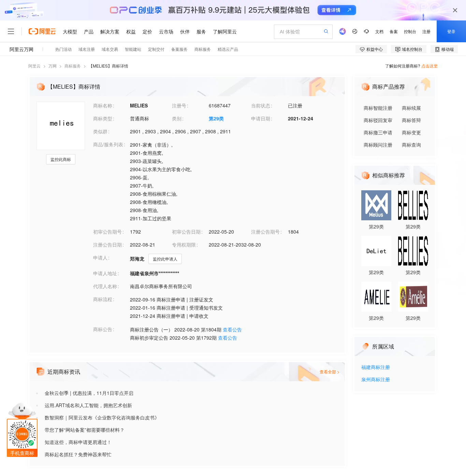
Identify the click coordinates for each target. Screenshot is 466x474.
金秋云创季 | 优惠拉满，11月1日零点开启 (89, 392)
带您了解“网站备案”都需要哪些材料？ (85, 429)
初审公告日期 (186, 231)
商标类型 (102, 118)
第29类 (216, 118)
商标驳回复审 (378, 120)
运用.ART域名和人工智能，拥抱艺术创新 (88, 405)
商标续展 (411, 107)
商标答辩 (411, 120)
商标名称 (102, 105)
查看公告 (232, 329)
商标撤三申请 (378, 132)
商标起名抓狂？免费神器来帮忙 (78, 454)
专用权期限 (184, 244)
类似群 (100, 131)
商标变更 (411, 132)
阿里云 (34, 66)
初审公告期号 (107, 231)
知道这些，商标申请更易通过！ (78, 442)
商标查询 (411, 144)
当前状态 (260, 105)
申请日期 (260, 118)
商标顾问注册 (378, 144)
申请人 (100, 257)
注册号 (179, 105)
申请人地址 (105, 273)
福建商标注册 (375, 367)
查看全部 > (329, 371)
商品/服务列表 (108, 144)
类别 (176, 118)
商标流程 (102, 299)
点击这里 (429, 66)
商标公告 (102, 329)
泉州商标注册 (375, 379)
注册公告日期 (107, 244)
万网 (52, 66)
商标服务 (72, 66)
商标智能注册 (378, 107)
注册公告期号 (265, 231)
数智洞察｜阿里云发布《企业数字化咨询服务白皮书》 (102, 417)
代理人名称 (105, 286)
